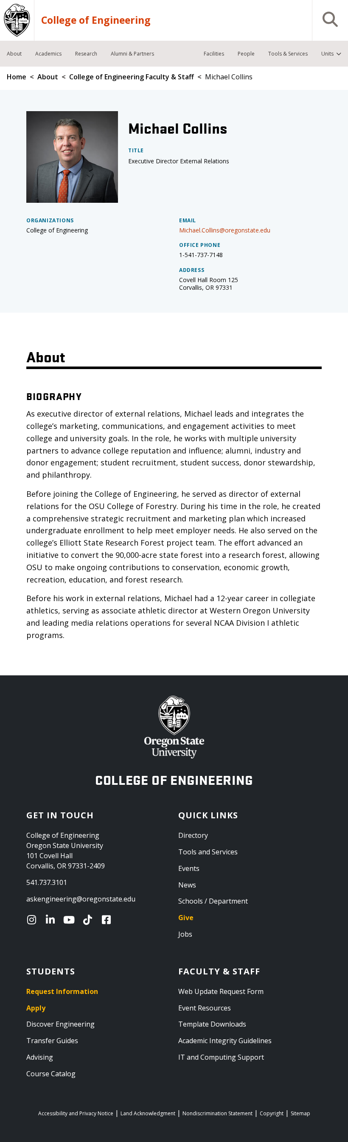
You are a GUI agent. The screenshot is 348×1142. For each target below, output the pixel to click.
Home (16, 76)
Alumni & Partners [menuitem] (132, 53)
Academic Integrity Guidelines (225, 1040)
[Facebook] (108, 919)
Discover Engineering (60, 1024)
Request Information (62, 991)
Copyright (271, 1113)
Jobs (185, 934)
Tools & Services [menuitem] (288, 53)
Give (186, 917)
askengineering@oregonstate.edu (80, 899)
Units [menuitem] (327, 53)
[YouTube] (71, 919)
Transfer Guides (52, 1040)
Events (188, 868)
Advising (39, 1057)
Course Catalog (51, 1073)
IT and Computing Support (221, 1057)
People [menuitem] (246, 53)
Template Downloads (212, 1024)
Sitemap (300, 1113)
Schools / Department (213, 901)
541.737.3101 (46, 882)
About (47, 76)
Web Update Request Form (221, 991)
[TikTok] (89, 919)
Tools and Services (208, 851)
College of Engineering (96, 20)
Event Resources (204, 1008)
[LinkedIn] (52, 919)
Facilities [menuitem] (214, 53)
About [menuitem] (14, 53)
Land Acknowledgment (148, 1113)
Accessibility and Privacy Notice (75, 1113)
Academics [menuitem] (48, 53)
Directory (193, 835)
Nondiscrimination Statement (217, 1113)
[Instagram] (33, 919)
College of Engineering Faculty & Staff (131, 76)
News (187, 885)
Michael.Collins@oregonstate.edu (224, 230)
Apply (35, 1008)
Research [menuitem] (86, 53)
